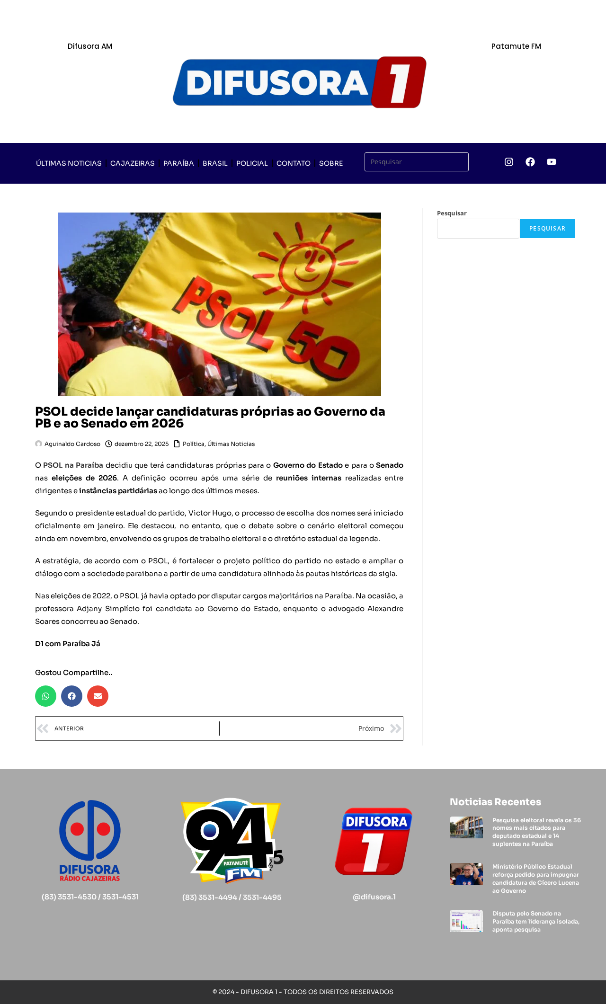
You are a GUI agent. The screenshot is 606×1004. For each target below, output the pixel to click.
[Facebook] (530, 161)
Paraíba (178, 163)
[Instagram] (508, 161)
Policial (252, 163)
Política (194, 443)
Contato (293, 163)
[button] (45, 696)
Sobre (331, 163)
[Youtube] (551, 161)
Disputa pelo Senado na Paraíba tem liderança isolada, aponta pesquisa (535, 921)
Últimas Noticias (69, 163)
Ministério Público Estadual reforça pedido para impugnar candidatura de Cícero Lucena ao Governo (535, 878)
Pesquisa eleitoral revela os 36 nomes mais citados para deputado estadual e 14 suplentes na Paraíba (536, 832)
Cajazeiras (132, 163)
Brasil (215, 163)
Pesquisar (452, 213)
